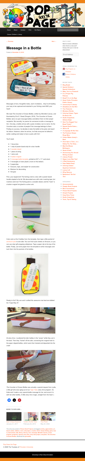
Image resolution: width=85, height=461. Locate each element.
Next (54, 41)
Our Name (38, 30)
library (21, 433)
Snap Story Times (68, 195)
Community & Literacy (70, 104)
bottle (12, 431)
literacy (25, 433)
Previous (9, 41)
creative (33, 431)
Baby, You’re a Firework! (70, 91)
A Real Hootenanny (69, 161)
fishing (47, 431)
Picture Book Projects (26, 429)
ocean (50, 433)
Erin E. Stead (40, 431)
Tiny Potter (44, 422)
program (9, 434)
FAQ (30, 30)
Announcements (68, 184)
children (17, 431)
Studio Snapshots (68, 197)
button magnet (16, 156)
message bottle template (20, 159)
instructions (11, 433)
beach (8, 431)
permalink (28, 436)
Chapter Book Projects (70, 186)
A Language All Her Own (70, 131)
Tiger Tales (34, 390)
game (51, 431)
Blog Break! (66, 85)
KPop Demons (67, 172)
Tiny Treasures (67, 109)
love (30, 433)
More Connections (68, 188)
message (34, 433)
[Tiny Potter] (48, 416)
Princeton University (74, 445)
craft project (27, 431)
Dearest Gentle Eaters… (70, 126)
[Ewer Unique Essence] (13, 416)
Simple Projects (68, 193)
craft (21, 431)
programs (15, 434)
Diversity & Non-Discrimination (42, 455)
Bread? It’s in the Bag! (70, 98)
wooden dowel (16, 149)
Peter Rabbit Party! (69, 163)
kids (17, 433)
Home (9, 30)
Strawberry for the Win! (70, 107)
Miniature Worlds (68, 111)
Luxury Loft (66, 170)
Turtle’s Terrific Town (30, 422)
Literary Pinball (67, 157)
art (54, 429)
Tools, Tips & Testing (69, 199)
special (21, 434)
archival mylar (11, 241)
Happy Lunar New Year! (70, 159)
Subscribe (67, 60)
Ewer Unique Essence (13, 422)
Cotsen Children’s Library (14, 34)
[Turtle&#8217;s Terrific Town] (31, 416)
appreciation (49, 429)
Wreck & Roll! (67, 150)
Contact (23, 30)
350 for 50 (66, 128)
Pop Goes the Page (9, 444)
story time (26, 434)
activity (42, 429)
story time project (35, 434)
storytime (44, 434)
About (15, 30)
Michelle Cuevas (42, 433)
